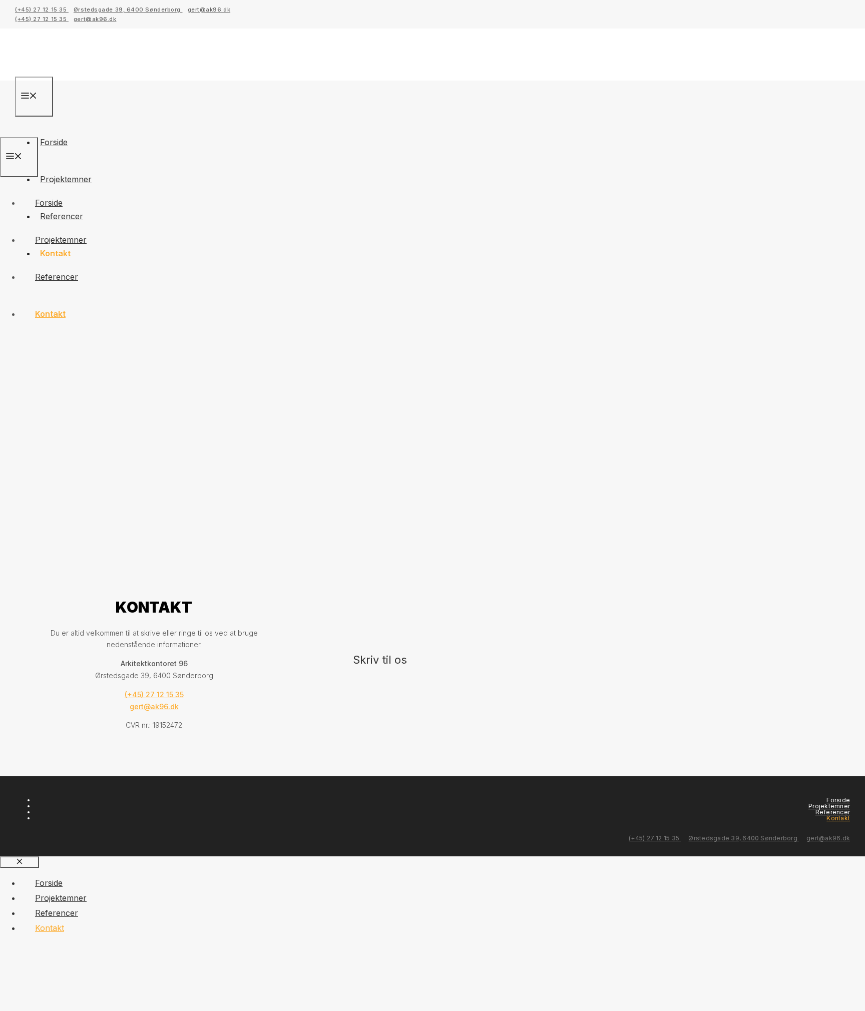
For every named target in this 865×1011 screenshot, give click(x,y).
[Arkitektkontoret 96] (85, 130)
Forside (54, 142)
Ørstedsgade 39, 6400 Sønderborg (128, 9)
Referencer (56, 277)
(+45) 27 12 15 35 (42, 9)
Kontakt (50, 314)
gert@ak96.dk (209, 9)
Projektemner (66, 179)
